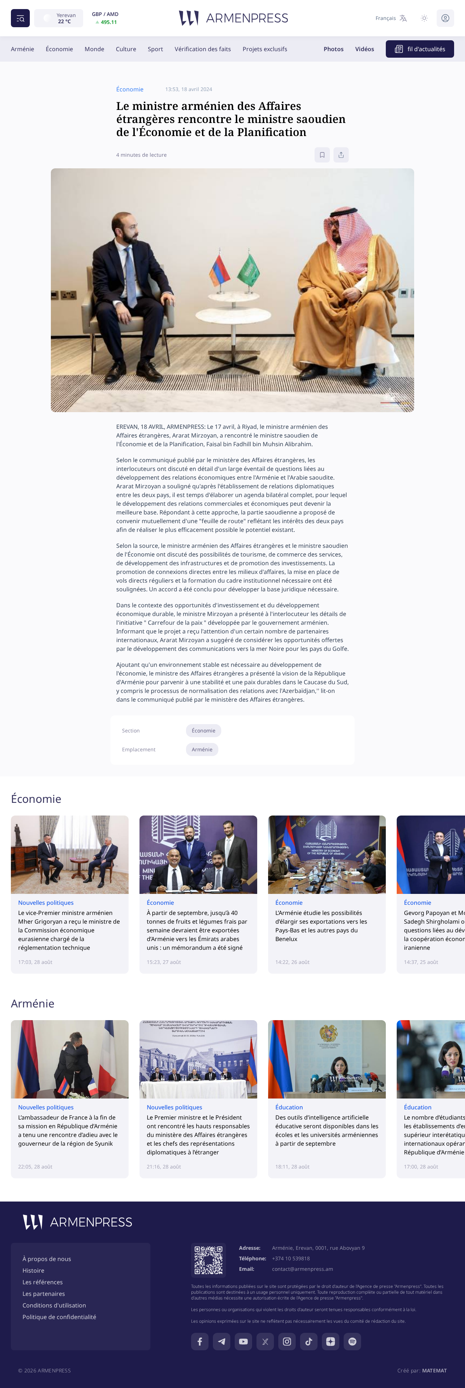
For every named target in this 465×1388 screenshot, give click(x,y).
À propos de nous (47, 1259)
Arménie (22, 49)
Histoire (33, 1270)
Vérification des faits (203, 49)
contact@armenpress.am (302, 1268)
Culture (126, 49)
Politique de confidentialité (59, 1317)
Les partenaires (44, 1294)
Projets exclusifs (265, 49)
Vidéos (364, 49)
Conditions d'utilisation (54, 1305)
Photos (334, 49)
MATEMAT (434, 1370)
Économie (59, 49)
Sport (155, 49)
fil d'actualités (426, 49)
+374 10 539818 (291, 1258)
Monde (94, 49)
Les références (43, 1282)
